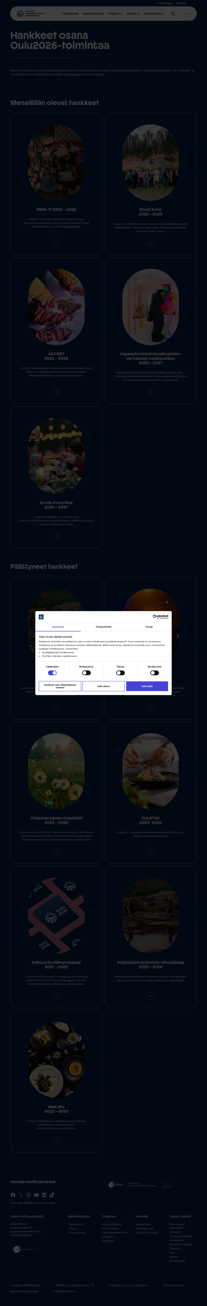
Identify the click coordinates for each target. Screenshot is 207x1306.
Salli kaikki (147, 686)
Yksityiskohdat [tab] (103, 627)
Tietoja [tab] (149, 627)
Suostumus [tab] (58, 627)
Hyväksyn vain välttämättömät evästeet (60, 686)
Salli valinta (103, 686)
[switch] (86, 672)
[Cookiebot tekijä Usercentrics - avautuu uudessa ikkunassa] (155, 617)
